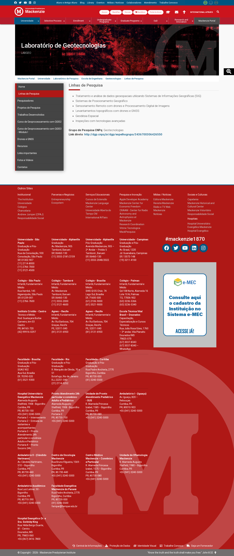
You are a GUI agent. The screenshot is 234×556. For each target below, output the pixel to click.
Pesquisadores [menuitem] (25, 100)
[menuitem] (67, 2)
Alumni (104, 12)
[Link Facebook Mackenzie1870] (15, 2)
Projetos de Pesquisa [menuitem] (28, 107)
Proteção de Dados (120, 545)
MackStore (141, 12)
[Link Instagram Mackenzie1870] (34, 2)
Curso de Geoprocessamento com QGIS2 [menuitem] (39, 121)
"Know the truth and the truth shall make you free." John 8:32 (180, 552)
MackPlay (116, 12)
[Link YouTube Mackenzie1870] (25, 2)
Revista (127, 12)
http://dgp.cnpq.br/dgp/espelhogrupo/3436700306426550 (123, 134)
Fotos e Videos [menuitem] (25, 160)
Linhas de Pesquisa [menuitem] (29, 93)
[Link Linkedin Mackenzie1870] (30, 2)
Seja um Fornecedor (202, 545)
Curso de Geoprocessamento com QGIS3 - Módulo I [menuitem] (39, 130)
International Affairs (201, 12)
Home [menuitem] (22, 86)
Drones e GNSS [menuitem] (25, 139)
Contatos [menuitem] (22, 167)
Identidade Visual (147, 545)
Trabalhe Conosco (173, 545)
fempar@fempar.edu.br (64, 506)
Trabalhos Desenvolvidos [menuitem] (30, 114)
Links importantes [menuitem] (27, 153)
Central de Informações (89, 545)
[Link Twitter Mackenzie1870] (20, 2)
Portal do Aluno (155, 12)
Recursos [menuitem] (22, 146)
